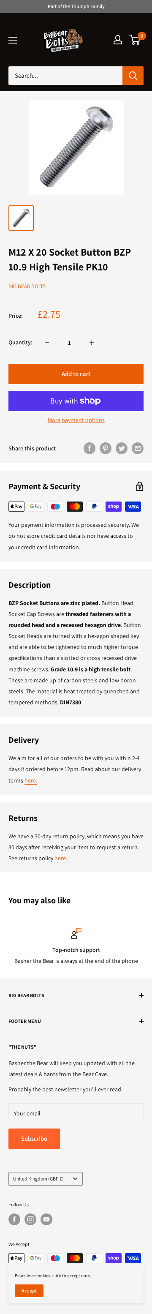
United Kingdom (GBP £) (38, 1178)
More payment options (76, 420)
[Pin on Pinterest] (105, 448)
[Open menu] (12, 40)
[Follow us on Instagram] (30, 1219)
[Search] (133, 75)
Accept (29, 1290)
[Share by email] (138, 448)
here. (30, 780)
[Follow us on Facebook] (14, 1219)
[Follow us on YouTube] (46, 1219)
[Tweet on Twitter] (122, 448)
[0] (135, 40)
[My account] (118, 39)
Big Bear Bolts (27, 286)
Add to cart (76, 374)
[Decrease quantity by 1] (47, 343)
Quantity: (20, 342)
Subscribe (34, 1138)
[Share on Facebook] (89, 448)
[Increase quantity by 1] (91, 343)
